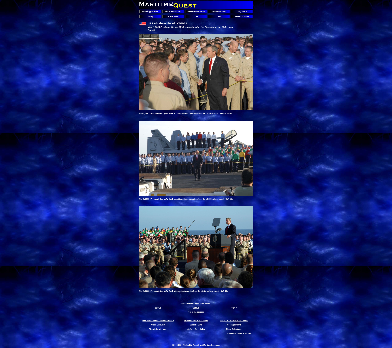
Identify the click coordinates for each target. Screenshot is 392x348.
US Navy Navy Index (196, 329)
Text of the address (196, 312)
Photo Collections (233, 329)
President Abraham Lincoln (196, 320)
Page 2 (196, 308)
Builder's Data (196, 325)
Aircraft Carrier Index (158, 329)
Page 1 (158, 308)
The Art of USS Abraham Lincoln (234, 320)
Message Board (234, 325)
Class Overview (158, 325)
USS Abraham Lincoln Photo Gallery (158, 320)
